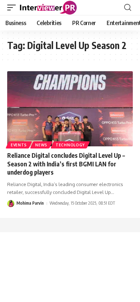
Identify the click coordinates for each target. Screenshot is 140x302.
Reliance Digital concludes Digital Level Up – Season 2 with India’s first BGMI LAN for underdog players (66, 163)
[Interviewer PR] (48, 7)
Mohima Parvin (30, 203)
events (19, 145)
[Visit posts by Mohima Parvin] (10, 203)
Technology (70, 145)
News (41, 145)
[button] (13, 7)
